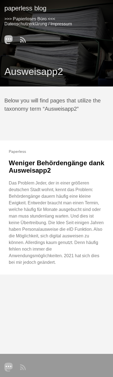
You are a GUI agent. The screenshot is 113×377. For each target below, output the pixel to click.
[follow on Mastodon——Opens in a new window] (10, 38)
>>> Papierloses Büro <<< (29, 19)
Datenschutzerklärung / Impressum (38, 23)
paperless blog (25, 8)
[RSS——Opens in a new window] (25, 38)
